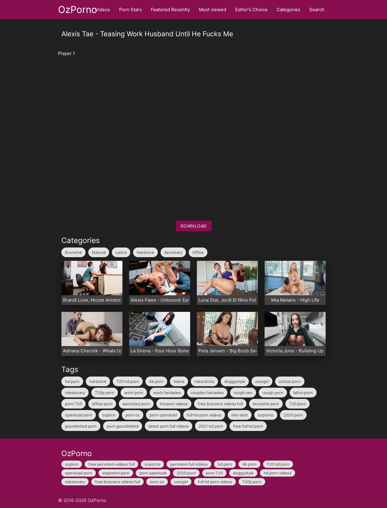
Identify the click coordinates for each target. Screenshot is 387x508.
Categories (288, 9)
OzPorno (77, 9)
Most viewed (212, 9)
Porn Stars (130, 9)
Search (316, 9)
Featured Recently (170, 9)
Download (193, 225)
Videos (102, 9)
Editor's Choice (251, 9)
